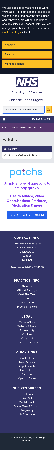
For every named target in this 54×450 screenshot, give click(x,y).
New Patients (27, 362)
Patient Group (27, 302)
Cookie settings (11, 32)
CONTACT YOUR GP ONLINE (27, 215)
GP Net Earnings (27, 290)
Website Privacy (27, 326)
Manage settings (15, 63)
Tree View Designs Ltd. (27, 437)
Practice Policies (27, 306)
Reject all (10, 54)
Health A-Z (27, 394)
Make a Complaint (27, 342)
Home (5, 127)
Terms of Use (27, 322)
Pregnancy (27, 410)
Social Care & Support (27, 406)
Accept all (11, 44)
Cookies (27, 334)
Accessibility (27, 330)
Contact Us (27, 358)
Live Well (27, 398)
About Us (27, 286)
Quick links (10, 148)
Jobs (27, 298)
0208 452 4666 (34, 267)
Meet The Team (27, 294)
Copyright (27, 338)
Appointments (27, 366)
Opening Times (27, 378)
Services (27, 374)
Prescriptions (27, 370)
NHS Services (27, 414)
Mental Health (27, 402)
